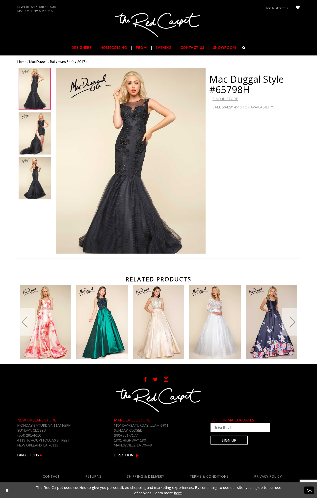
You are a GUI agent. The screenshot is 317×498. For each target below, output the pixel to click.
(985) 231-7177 (44, 10)
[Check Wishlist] (298, 8)
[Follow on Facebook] (148, 380)
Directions (28, 455)
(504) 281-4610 (46, 6)
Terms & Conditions (209, 476)
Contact (51, 476)
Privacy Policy (268, 476)
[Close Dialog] (7, 490)
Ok (309, 490)
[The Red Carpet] (158, 25)
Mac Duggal (38, 61)
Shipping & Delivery (145, 476)
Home (21, 61)
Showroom (224, 48)
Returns (93, 476)
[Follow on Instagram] (168, 380)
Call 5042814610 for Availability (242, 107)
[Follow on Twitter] (158, 380)
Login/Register (277, 8)
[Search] (244, 47)
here (178, 492)
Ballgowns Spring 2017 (67, 61)
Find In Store (225, 98)
